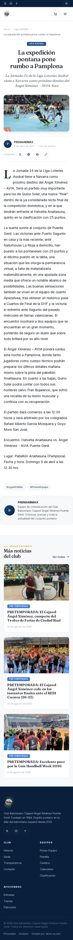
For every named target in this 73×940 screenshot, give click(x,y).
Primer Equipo (48, 850)
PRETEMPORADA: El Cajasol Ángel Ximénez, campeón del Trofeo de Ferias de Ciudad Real (33, 616)
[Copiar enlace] (45, 154)
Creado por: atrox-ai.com (46, 933)
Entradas (9, 894)
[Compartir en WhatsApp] (28, 154)
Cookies (23, 933)
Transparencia (13, 862)
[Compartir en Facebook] (37, 154)
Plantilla (44, 856)
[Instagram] (10, 3)
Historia (8, 850)
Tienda (8, 901)
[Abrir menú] (65, 14)
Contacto (9, 869)
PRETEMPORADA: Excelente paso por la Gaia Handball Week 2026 (36, 764)
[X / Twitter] (5, 3)
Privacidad (10, 933)
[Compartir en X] (20, 154)
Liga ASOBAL (21, 29)
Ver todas (58, 556)
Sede (7, 856)
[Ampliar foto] (36, 113)
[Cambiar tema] (66, 3)
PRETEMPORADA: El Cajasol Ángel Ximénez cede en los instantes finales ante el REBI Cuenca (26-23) (31, 691)
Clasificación (47, 875)
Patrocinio (10, 907)
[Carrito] (55, 14)
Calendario (46, 869)
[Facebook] (16, 3)
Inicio (7, 29)
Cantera (45, 862)
